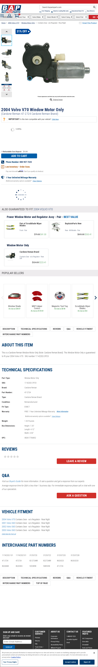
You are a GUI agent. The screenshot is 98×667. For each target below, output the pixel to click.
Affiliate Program (56, 648)
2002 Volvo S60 (8, 526)
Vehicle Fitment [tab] (84, 329)
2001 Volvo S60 (8, 523)
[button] (45, 12)
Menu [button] (2, 15)
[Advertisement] (49, 606)
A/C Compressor (87, 638)
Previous (2, 298)
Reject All (87, 662)
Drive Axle (85, 641)
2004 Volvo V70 (8, 519)
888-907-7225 (26, 162)
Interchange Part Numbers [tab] (16, 334)
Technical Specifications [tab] (34, 329)
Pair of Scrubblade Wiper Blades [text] (31, 224)
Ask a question (76, 495)
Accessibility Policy (57, 645)
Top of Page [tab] (42, 583)
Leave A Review (76, 461)
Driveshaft (85, 645)
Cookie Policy (16, 657)
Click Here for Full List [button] (9, 534)
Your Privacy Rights (10, 662)
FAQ (36, 644)
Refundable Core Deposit (12, 152)
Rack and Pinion (87, 648)
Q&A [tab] (69, 329)
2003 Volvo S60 (8, 530)
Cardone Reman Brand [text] (29, 252)
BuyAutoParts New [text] (73, 223)
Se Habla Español (72, 639)
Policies (37, 638)
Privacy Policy (55, 641)
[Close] (94, 653)
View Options (37, 181)
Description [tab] (9, 329)
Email (68, 642)
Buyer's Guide (15, 481)
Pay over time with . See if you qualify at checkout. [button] (25, 171)
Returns (37, 641)
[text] (33, 230)
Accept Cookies (70, 662)
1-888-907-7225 (71, 636)
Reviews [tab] (57, 329)
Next (95, 298)
